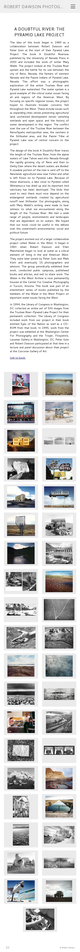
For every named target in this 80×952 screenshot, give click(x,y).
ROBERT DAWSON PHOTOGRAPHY (39, 6)
